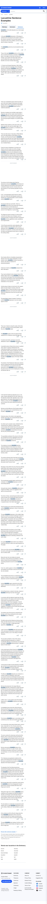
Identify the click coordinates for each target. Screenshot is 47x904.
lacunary (16, 848)
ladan (15, 859)
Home (2, 14)
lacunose (16, 850)
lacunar (2, 848)
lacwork (15, 855)
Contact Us (38, 875)
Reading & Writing (18, 890)
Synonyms (12, 27)
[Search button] (44, 11)
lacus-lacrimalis (4, 853)
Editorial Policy (28, 880)
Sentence (6, 14)
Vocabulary (16, 885)
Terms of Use (27, 885)
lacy (2, 857)
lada (2, 859)
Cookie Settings (28, 883)
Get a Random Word (6, 881)
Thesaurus (16, 878)
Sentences (4, 11)
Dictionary (16, 875)
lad (14, 857)
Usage (15, 888)
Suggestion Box (39, 878)
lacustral (16, 853)
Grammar (16, 883)
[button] (40, 7)
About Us (27, 875)
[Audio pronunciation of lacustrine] (1, 23)
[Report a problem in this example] (25, 33)
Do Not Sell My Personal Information (29, 888)
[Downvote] (22, 33)
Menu (44, 7)
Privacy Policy (28, 878)
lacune (2, 850)
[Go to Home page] (6, 7)
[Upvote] (18, 33)
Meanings (4, 27)
